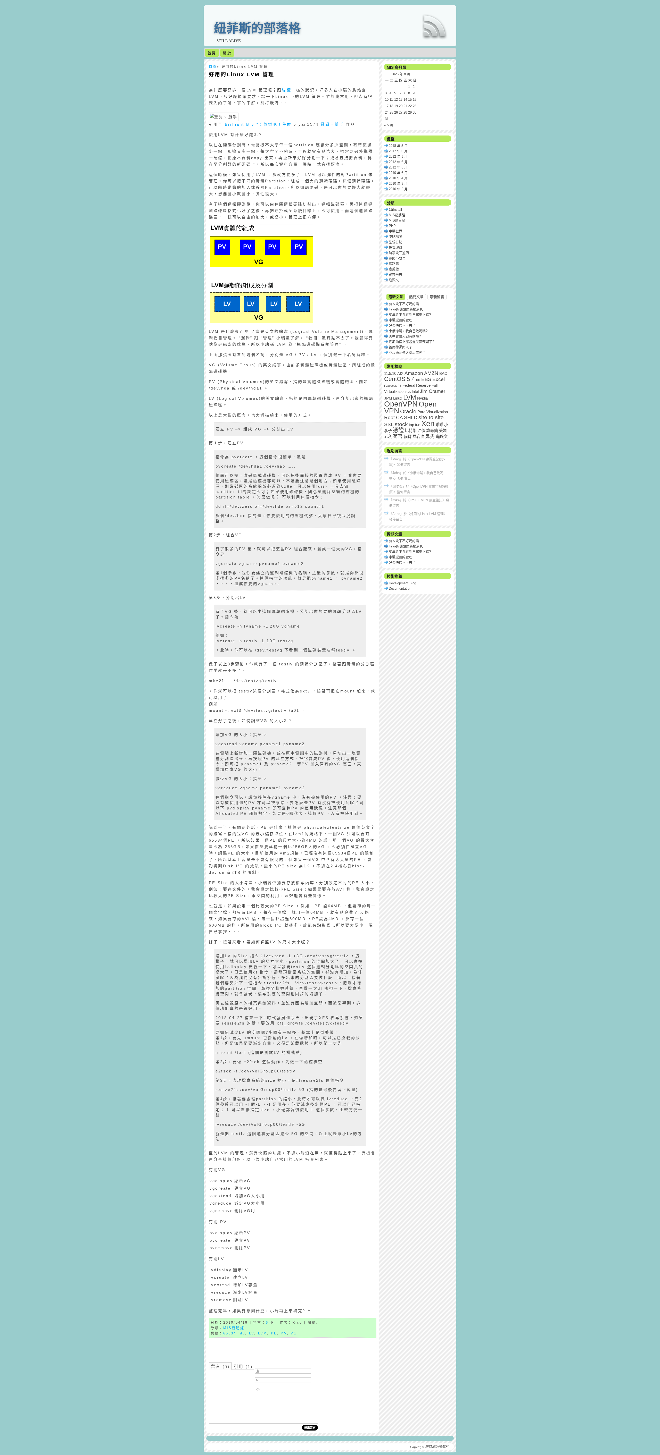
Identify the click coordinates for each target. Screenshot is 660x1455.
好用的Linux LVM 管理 (241, 74)
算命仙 (432, 430)
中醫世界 (395, 231)
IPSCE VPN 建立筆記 (426, 500)
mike (396, 500)
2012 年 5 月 (398, 167)
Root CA (393, 417)
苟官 (398, 436)
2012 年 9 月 (398, 156)
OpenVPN (401, 404)
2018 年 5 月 (398, 146)
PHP (392, 226)
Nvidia (422, 398)
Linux (397, 398)
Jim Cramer (432, 391)
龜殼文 (394, 280)
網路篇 (394, 264)
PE (274, 1333)
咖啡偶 (397, 486)
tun (417, 424)
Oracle (408, 411)
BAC (443, 373)
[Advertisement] (292, 1348)
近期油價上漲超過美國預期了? (411, 342)
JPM (388, 398)
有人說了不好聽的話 (404, 304)
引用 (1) (243, 1366)
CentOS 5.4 (399, 379)
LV (251, 1333)
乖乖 (439, 424)
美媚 (443, 430)
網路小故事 (397, 258)
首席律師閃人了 (400, 347)
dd (242, 1333)
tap (411, 424)
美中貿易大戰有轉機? (405, 336)
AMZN (431, 373)
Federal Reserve (416, 385)
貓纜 (286, 90)
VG (294, 1333)
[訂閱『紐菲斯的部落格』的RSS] (434, 25)
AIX (400, 373)
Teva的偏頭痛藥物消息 (406, 309)
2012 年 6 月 (398, 162)
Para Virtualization (432, 412)
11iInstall (395, 210)
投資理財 (395, 247)
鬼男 (430, 436)
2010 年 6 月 (398, 173)
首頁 (212, 53)
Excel (438, 379)
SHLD (410, 417)
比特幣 (410, 430)
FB (399, 385)
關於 (227, 53)
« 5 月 (388, 125)
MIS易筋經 (233, 1328)
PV (284, 1333)
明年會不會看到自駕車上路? (410, 315)
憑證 (398, 430)
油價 (421, 430)
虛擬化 (394, 269)
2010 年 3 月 (398, 183)
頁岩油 (418, 436)
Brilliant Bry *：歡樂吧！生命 (258, 124)
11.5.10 (390, 373)
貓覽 (407, 436)
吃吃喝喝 (395, 237)
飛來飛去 (395, 274)
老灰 (388, 436)
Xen (427, 423)
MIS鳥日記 (397, 220)
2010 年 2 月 (398, 189)
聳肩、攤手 (332, 124)
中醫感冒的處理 (400, 320)
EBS (426, 379)
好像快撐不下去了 (402, 325)
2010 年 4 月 (398, 178)
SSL (389, 424)
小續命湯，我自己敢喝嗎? (408, 331)
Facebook (390, 385)
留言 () (220, 1366)
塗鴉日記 (395, 242)
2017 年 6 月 (398, 151)
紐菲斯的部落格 (257, 28)
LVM (262, 1333)
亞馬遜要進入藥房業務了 (407, 352)
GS (409, 391)
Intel (415, 391)
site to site (431, 417)
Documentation (400, 588)
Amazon (414, 373)
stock (401, 424)
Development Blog (402, 583)
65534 (229, 1333)
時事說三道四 (399, 253)
